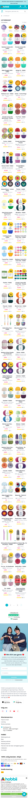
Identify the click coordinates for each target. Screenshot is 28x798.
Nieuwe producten (6, 741)
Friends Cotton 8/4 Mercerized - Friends (7, 117)
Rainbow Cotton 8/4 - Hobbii (7, 47)
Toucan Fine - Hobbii (7, 259)
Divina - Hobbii (21, 352)
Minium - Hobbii (20, 424)
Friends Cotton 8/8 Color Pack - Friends (20, 283)
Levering (3, 722)
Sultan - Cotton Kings (20, 93)
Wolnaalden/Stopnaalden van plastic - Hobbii (8, 543)
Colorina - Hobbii (20, 376)
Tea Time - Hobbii (20, 117)
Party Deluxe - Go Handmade (20, 448)
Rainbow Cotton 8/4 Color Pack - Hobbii (20, 260)
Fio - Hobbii (7, 588)
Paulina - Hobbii (7, 282)
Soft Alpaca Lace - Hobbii (20, 401)
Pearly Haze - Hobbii (20, 518)
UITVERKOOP (6, 15)
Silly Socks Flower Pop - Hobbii (20, 328)
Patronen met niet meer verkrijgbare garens (12, 746)
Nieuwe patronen (5, 743)
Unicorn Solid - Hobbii (7, 166)
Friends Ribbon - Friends (20, 166)
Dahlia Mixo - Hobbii (20, 566)
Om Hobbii (4, 750)
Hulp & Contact (5, 719)
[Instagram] (2, 711)
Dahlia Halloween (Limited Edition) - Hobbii (7, 377)
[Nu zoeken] (25, 11)
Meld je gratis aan (5, 737)
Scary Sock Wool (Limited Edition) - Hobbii (21, 590)
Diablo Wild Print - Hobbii (20, 471)
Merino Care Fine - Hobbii (7, 424)
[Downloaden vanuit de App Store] (6, 702)
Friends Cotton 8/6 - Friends (20, 47)
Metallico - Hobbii (20, 212)
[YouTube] (14, 711)
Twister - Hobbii (20, 189)
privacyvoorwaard (18, 679)
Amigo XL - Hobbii (20, 70)
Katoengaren (16, 30)
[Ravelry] (18, 711)
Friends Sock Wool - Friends (20, 142)
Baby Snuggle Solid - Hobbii (7, 71)
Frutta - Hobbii (7, 141)
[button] (25, 6)
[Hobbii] (5, 7)
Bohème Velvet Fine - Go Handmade (7, 448)
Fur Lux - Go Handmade (7, 566)
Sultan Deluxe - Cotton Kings (7, 189)
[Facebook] (6, 711)
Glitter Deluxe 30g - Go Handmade (20, 543)
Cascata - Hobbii (7, 470)
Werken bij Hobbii (5, 724)
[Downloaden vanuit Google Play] (18, 702)
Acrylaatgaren (23, 30)
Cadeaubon (4, 748)
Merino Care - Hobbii (20, 306)
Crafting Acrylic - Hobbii (7, 236)
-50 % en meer (10, 31)
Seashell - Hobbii (7, 400)
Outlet (4, 30)
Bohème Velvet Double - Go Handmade (7, 353)
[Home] (1, 15)
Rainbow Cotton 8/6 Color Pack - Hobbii (20, 236)
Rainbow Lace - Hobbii (7, 93)
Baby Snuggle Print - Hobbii (7, 495)
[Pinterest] (10, 711)
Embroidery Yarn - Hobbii (7, 328)
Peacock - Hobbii (7, 306)
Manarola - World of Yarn (20, 495)
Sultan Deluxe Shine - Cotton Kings (7, 519)
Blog (2, 739)
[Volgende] (21, 605)
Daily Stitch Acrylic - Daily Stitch (7, 213)
